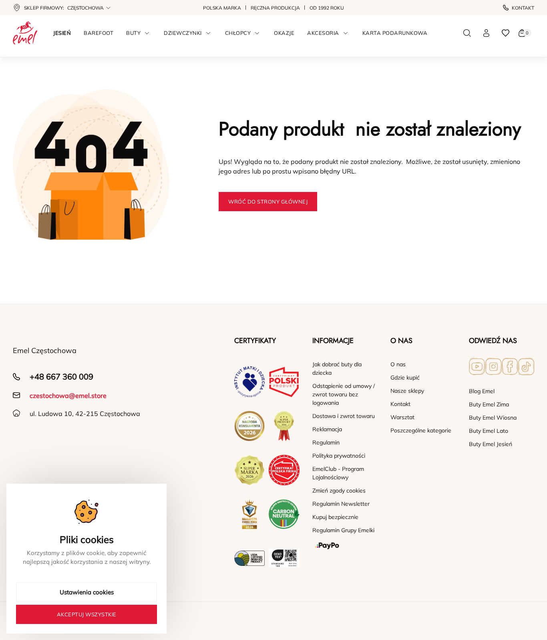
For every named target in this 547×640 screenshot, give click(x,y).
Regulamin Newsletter (341, 503)
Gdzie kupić (405, 377)
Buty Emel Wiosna (493, 417)
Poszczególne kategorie (420, 430)
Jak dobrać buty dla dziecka (337, 368)
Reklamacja (327, 429)
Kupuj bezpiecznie (335, 517)
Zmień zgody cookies (339, 490)
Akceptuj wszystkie (87, 614)
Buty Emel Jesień (490, 444)
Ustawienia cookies (87, 592)
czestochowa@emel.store (68, 396)
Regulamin (326, 442)
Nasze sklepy (407, 390)
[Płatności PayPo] (345, 546)
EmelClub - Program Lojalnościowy (338, 473)
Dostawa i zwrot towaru (343, 416)
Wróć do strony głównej (268, 201)
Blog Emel (482, 391)
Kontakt (523, 8)
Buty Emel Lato (488, 430)
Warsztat (402, 417)
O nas (398, 364)
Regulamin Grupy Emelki (343, 530)
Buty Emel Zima (489, 404)
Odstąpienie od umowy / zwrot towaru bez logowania (343, 394)
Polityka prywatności (338, 455)
